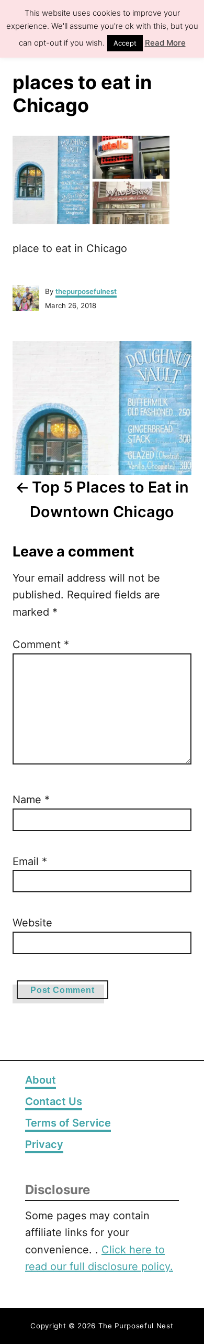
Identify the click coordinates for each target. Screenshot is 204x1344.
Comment (41, 644)
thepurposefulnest (86, 291)
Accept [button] (125, 43)
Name (31, 799)
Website (32, 922)
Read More (165, 43)
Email (30, 861)
